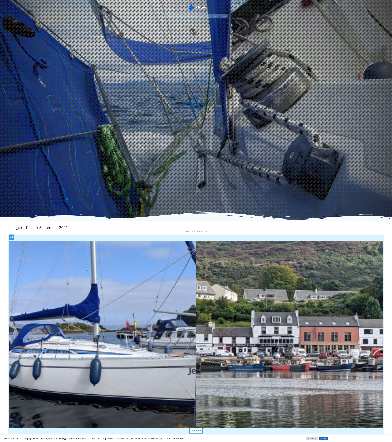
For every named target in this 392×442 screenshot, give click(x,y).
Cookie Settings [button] (312, 438)
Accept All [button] (323, 438)
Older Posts (182, 16)
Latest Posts (169, 16)
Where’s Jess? (214, 16)
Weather (204, 16)
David (188, 231)
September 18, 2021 (202, 231)
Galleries (192, 16)
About (224, 16)
